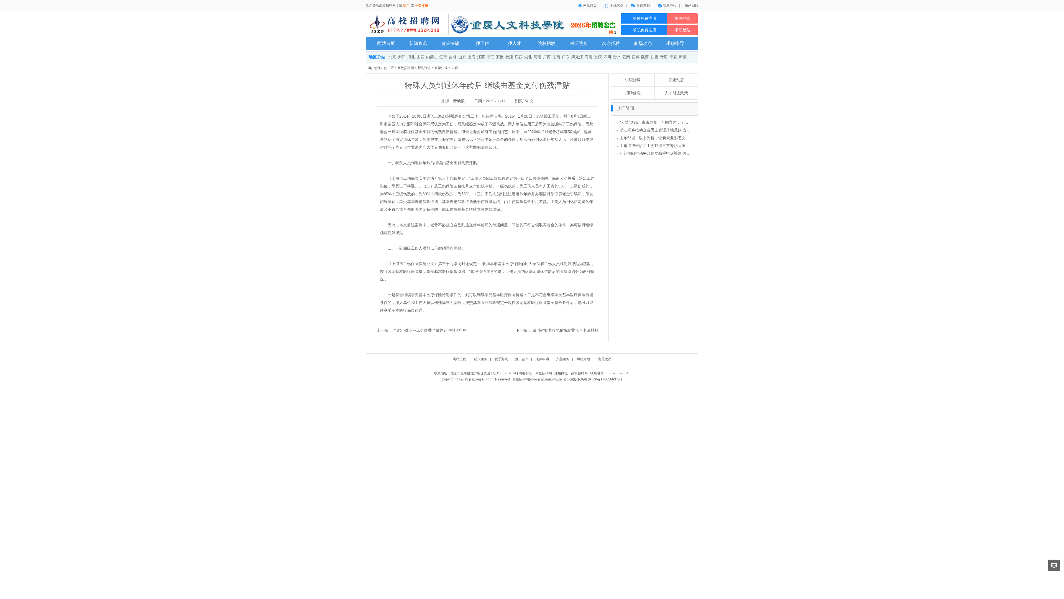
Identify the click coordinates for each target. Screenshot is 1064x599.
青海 (664, 57)
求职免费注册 (644, 30)
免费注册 (421, 5)
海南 (588, 57)
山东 (462, 57)
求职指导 (633, 80)
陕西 (645, 57)
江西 (519, 57)
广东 (566, 57)
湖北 (528, 57)
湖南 (556, 57)
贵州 (617, 57)
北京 (392, 57)
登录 (406, 5)
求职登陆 (682, 30)
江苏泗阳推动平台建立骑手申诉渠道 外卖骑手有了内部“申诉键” (674, 153)
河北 (411, 57)
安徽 (500, 57)
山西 (420, 57)
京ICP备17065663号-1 (605, 379)
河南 (537, 57)
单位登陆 (682, 18)
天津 (402, 57)
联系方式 (501, 359)
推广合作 (521, 359)
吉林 (453, 57)
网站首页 (590, 5)
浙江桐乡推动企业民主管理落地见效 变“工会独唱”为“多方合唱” (673, 130)
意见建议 (604, 359)
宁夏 (673, 57)
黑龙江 (577, 57)
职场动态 (676, 80)
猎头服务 (480, 359)
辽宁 (443, 57)
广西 (547, 57)
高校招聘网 (405, 68)
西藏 (636, 57)
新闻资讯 (424, 68)
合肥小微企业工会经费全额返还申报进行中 (430, 330)
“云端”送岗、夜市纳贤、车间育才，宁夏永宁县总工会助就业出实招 (677, 122)
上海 (471, 57)
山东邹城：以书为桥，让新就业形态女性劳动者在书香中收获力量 (676, 138)
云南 (626, 57)
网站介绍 (583, 359)
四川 (607, 57)
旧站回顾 (691, 5)
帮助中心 (669, 5)
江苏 (481, 57)
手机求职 (616, 5)
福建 (509, 57)
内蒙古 (432, 57)
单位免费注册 (644, 18)
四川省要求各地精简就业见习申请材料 (565, 330)
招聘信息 (633, 93)
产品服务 (562, 359)
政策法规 (441, 68)
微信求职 (643, 5)
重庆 (598, 57)
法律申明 (542, 359)
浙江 (490, 57)
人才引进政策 (676, 93)
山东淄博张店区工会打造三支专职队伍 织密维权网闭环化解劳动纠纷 (678, 145)
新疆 (683, 57)
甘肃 (654, 57)
